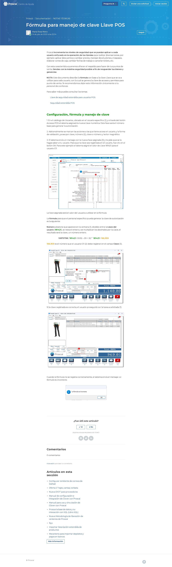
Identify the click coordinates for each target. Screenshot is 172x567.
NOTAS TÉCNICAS (61, 18)
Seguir (141, 32)
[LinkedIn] (91, 438)
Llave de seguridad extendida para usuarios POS (72, 97)
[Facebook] (81, 438)
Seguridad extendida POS (62, 103)
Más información (55, 541)
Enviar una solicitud (140, 4)
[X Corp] (86, 438)
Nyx (51, 523)
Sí (82, 427)
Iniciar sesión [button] (161, 4)
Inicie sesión (50, 463)
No (92, 427)
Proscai (29, 18)
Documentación (43, 18)
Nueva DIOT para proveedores (63, 492)
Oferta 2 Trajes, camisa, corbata (63, 488)
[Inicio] (19, 4)
